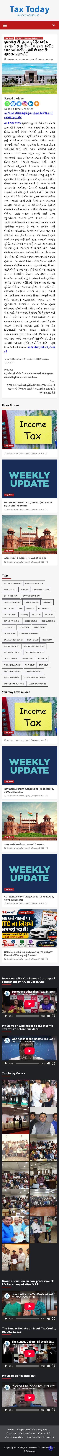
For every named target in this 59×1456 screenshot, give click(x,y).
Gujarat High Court (13, 640)
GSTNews (49, 615)
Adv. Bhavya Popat (12, 583)
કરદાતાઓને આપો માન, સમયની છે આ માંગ (25, 558)
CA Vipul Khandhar (31, 596)
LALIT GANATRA (10, 659)
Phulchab (42, 659)
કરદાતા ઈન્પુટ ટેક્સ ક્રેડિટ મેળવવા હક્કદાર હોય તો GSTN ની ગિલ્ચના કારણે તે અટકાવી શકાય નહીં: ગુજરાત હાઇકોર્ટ (31, 387)
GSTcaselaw (16, 359)
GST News (36, 615)
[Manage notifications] (50, 1448)
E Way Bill (47, 602)
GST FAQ (24, 615)
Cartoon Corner (27, 1433)
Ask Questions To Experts (40, 1437)
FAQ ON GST (9, 608)
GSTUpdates (29, 359)
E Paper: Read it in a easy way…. (33, 1429)
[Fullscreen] (53, 1015)
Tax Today (29, 9)
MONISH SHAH (27, 659)
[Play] (5, 1015)
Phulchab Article (12, 665)
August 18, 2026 (38, 562)
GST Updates (39, 627)
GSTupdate (24, 627)
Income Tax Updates (35, 652)
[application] (29, 1003)
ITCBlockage (42, 359)
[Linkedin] (30, 103)
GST (20, 608)
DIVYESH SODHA (32, 602)
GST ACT (30, 608)
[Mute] (48, 1015)
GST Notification (12, 621)
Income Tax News (12, 646)
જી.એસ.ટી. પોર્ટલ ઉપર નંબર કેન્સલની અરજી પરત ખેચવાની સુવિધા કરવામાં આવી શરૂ (29, 373)
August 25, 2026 (38, 453)
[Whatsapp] (7, 103)
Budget (24, 590)
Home (10, 1429)
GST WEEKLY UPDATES (29, 634)
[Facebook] (13, 103)
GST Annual (43, 608)
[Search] (54, 25)
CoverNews (45, 1447)
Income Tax (32, 640)
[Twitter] (19, 103)
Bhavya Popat (10, 590)
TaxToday (8, 362)
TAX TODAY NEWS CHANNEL (34, 677)
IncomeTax (47, 640)
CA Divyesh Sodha (41, 590)
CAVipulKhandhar (12, 602)
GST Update (9, 627)
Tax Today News (11, 677)
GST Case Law (10, 615)
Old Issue (11, 1433)
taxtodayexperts (34, 671)
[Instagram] (25, 103)
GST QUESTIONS (48, 621)
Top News (9, 38)
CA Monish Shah (11, 596)
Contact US (44, 1433)
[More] (36, 103)
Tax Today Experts (12, 671)
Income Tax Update (12, 652)
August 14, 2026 (38, 959)
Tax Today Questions (14, 684)
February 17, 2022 (45, 59)
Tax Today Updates (37, 684)
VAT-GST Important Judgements (29, 38)
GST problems (31, 621)
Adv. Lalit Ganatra (34, 583)
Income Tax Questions (34, 646)
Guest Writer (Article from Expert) (20, 59)
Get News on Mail (14, 1437)
